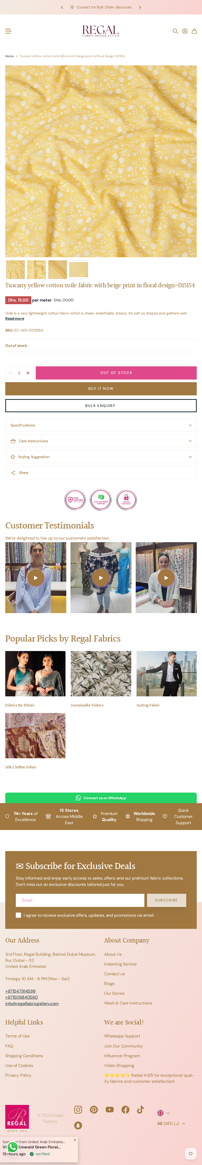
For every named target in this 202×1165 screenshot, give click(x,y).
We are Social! (124, 1022)
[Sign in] (185, 31)
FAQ (9, 1046)
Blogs (109, 983)
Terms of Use (17, 1036)
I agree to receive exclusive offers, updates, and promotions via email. (89, 915)
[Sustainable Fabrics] (101, 673)
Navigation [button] (8, 31)
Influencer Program (122, 1056)
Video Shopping (119, 1065)
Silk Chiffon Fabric (20, 767)
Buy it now (101, 388)
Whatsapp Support (122, 1036)
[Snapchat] (78, 1125)
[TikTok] (140, 1110)
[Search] (175, 31)
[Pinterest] (94, 1110)
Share (23, 472)
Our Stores (114, 993)
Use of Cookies (19, 1065)
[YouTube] (110, 1110)
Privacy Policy (18, 1075)
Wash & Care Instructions (128, 1003)
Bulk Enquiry (101, 405)
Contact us (114, 974)
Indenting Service (120, 964)
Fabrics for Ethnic (19, 705)
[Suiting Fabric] (167, 673)
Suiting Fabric (148, 705)
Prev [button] (62, 7)
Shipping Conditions (24, 1056)
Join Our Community (123, 1046)
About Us (113, 954)
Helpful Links (24, 1022)
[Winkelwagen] (194, 31)
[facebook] (125, 1110)
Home (9, 56)
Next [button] (140, 7)
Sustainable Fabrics (87, 705)
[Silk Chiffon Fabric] (35, 735)
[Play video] (35, 577)
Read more (14, 318)
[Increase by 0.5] (27, 373)
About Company (126, 940)
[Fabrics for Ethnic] (35, 673)
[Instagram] (78, 1110)
